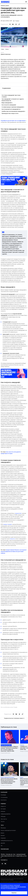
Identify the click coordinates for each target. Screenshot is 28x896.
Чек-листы (4, 819)
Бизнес (7, 49)
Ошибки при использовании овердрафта (13, 111)
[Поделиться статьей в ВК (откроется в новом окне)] (13, 24)
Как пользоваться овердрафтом (11, 109)
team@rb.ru (4, 860)
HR (1, 845)
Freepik (15, 707)
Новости (3, 806)
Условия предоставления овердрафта (13, 107)
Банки (7, 5)
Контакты (3, 800)
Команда (3, 794)
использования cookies (7, 886)
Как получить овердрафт (9, 104)
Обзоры (3, 816)
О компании (4, 797)
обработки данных (20, 886)
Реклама (3, 827)
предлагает (18, 513)
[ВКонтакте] (5, 863)
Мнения (3, 5)
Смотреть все (5, 848)
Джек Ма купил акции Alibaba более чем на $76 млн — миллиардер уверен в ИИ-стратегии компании (9, 781)
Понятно (14, 892)
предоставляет (7, 524)
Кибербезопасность (7, 840)
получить (12, 538)
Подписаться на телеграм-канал (13, 718)
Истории (3, 808)
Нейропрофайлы (5, 814)
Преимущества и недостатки (10, 113)
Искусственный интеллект (8, 830)
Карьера (3, 838)
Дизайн (3, 843)
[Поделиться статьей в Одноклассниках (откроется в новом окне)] (16, 24)
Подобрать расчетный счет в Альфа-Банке (13, 120)
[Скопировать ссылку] (19, 24)
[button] (26, 2)
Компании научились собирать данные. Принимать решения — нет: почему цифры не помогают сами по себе (9, 749)
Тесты (2, 821)
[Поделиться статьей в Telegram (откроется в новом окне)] (9, 24)
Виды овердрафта (7, 102)
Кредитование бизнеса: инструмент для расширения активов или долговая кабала (14, 551)
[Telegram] (2, 863)
